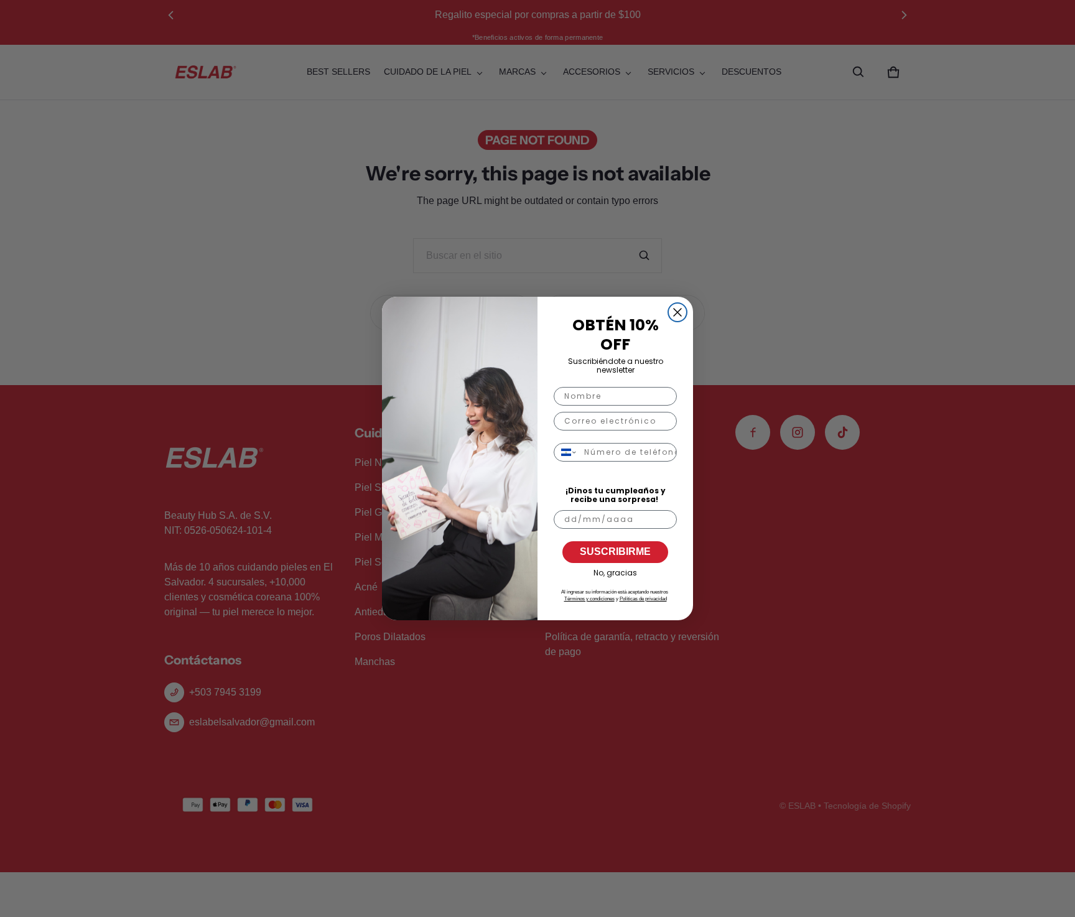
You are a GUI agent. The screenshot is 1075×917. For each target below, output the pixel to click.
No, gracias (615, 572)
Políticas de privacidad (643, 599)
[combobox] (566, 452)
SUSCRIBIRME (615, 551)
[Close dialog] (677, 312)
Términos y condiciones (589, 599)
